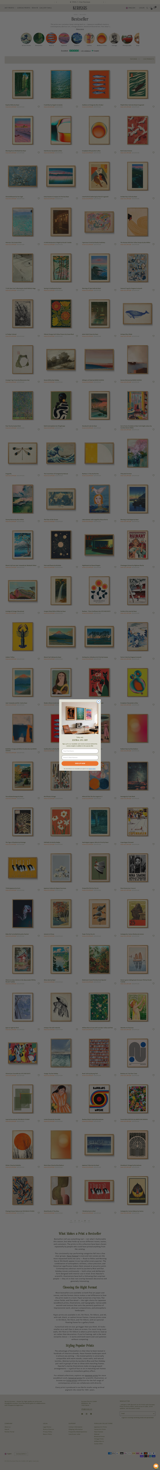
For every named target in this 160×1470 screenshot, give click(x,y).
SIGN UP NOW (80, 763)
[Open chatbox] (156, 1466)
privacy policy (92, 768)
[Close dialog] (98, 701)
